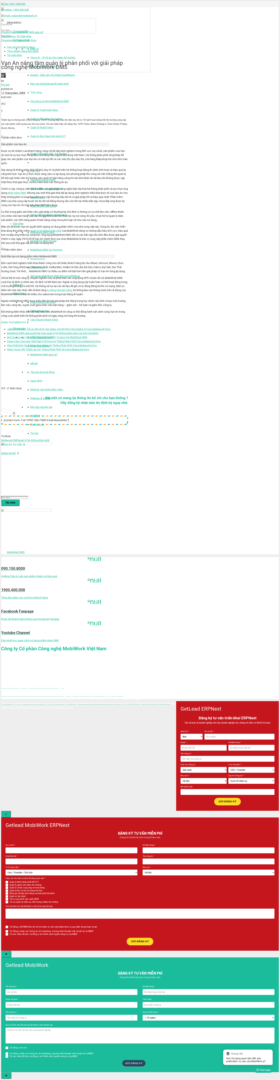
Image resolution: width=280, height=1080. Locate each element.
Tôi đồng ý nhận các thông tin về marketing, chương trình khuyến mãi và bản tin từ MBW (51, 931)
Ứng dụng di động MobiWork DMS (49, 101)
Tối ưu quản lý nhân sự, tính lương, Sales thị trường (33, 902)
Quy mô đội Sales (151, 1012)
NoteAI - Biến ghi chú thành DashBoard (52, 75)
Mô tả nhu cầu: (187, 786)
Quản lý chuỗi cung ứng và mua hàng (27, 887)
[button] (14, 22)
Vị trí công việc (13, 867)
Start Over (152, 1062)
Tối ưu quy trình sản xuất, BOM (24, 899)
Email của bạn (12, 999)
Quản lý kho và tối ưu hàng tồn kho (26, 890)
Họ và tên (10, 845)
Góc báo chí (37, 424)
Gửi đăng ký (227, 801)
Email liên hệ (11, 856)
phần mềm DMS (17, 192)
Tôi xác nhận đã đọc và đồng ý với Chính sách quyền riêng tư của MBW (43, 934)
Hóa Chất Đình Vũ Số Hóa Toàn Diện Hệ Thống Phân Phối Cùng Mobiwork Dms (52, 345)
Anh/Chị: (185, 731)
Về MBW (35, 415)
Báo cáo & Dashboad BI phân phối (49, 83)
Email (183, 742)
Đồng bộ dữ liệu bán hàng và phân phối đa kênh (32, 893)
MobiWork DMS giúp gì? (22, 32)
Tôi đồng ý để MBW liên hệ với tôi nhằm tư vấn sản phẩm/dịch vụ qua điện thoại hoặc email (53, 927)
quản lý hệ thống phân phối (45, 230)
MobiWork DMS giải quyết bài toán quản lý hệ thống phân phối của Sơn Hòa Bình (52, 333)
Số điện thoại (234, 742)
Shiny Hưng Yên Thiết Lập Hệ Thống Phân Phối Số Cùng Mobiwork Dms (48, 349)
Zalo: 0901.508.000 (14, 4)
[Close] (6, 954)
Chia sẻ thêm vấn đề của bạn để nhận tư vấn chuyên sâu (29, 1025)
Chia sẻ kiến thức (18, 40)
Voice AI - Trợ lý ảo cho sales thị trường (52, 57)
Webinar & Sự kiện (40, 398)
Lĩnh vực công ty (188, 764)
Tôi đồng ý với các (42, 1047)
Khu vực (147, 867)
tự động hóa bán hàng (59, 290)
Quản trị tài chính (17, 896)
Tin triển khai (16, 36)
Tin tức (34, 433)
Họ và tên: (209, 731)
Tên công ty (186, 753)
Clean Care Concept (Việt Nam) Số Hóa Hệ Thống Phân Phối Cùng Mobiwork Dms (54, 341)
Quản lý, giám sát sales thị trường (25, 885)
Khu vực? (185, 775)
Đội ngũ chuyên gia (41, 407)
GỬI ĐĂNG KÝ (140, 941)
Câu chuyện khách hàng (21, 47)
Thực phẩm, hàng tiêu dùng (22, 51)
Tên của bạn (11, 986)
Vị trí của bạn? (235, 764)
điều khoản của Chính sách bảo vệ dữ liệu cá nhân (51, 1047)
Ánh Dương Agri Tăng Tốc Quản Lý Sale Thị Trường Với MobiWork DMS (47, 337)
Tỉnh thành (147, 999)
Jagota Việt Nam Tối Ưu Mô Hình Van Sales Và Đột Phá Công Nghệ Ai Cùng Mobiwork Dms (59, 329)
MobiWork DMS (16, 552)
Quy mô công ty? (236, 775)
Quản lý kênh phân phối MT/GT (24, 882)
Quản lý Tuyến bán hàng (44, 110)
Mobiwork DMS (10, 440)
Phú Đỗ (5, 84)
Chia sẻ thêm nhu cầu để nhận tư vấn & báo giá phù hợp (29, 906)
